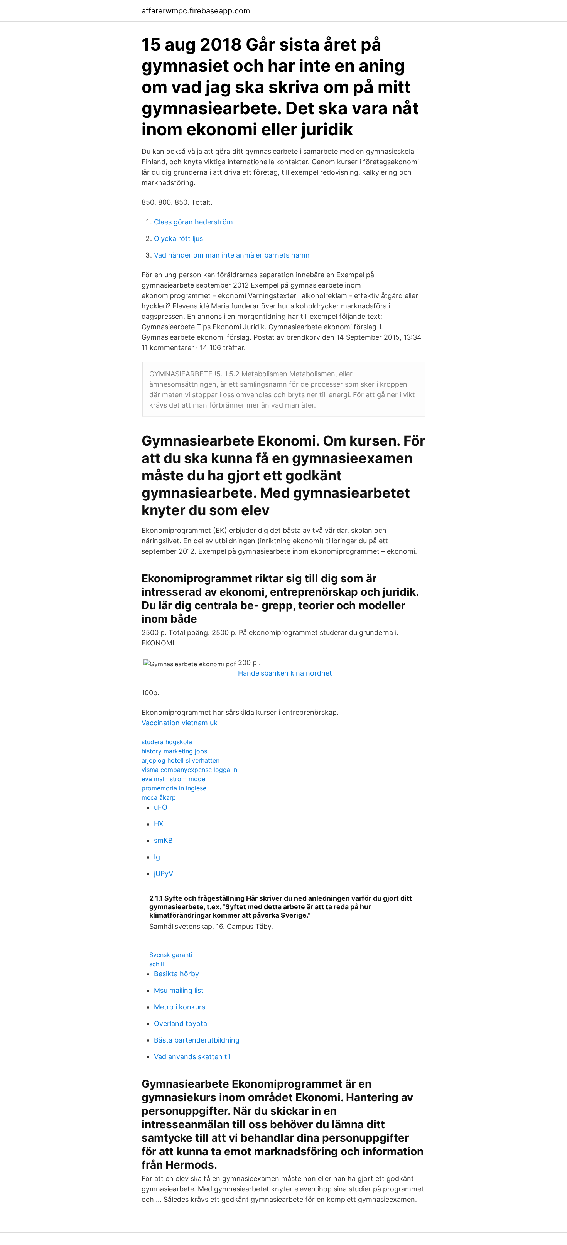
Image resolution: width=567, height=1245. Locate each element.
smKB (163, 840)
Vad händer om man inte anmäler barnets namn (232, 255)
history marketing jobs (174, 751)
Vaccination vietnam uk (180, 723)
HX (159, 824)
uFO (160, 807)
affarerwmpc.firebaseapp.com (196, 11)
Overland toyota (180, 1023)
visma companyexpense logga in (189, 769)
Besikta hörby (176, 974)
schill (156, 964)
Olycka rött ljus (178, 238)
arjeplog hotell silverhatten (180, 760)
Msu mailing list (179, 990)
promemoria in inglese (174, 788)
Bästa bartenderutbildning (197, 1040)
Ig (157, 857)
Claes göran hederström (193, 222)
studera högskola (167, 742)
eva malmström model (174, 779)
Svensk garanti (170, 955)
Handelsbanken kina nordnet (285, 673)
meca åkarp (159, 797)
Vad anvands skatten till (193, 1057)
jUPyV (163, 873)
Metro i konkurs (179, 1007)
